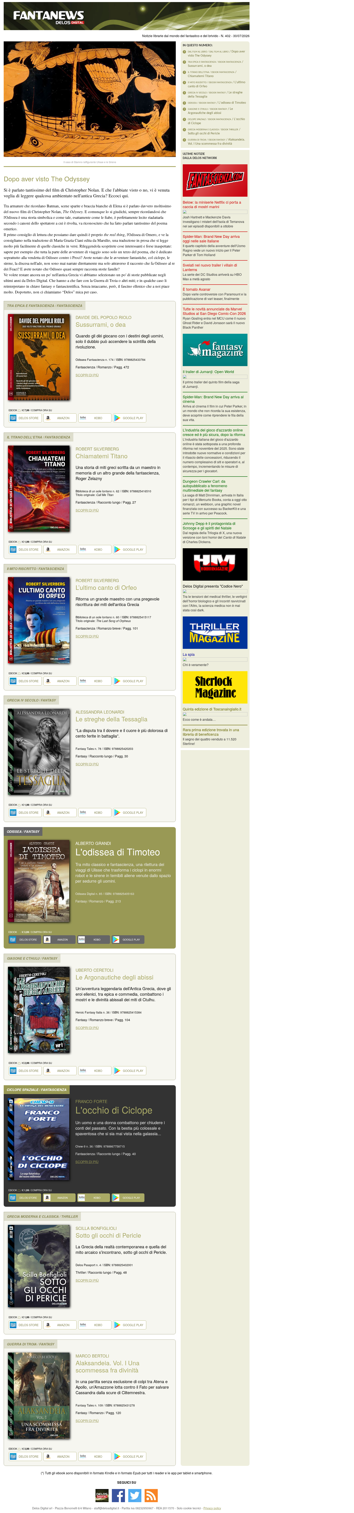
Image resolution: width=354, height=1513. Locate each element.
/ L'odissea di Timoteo (217, 102)
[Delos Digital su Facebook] (118, 1500)
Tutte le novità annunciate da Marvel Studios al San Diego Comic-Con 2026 (214, 311)
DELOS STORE (29, 418)
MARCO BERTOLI (108, 1363)
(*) (19, 410)
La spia (189, 654)
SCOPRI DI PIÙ (87, 375)
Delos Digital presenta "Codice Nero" (213, 586)
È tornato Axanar (196, 289)
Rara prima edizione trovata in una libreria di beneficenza (211, 732)
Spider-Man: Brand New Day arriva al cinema (213, 399)
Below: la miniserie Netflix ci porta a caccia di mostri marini (212, 204)
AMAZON (63, 418)
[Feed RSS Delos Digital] (151, 1500)
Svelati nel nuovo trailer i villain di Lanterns (210, 267)
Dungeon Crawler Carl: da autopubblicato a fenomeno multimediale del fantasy (205, 485)
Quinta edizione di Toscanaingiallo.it (212, 709)
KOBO (98, 418)
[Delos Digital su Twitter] (134, 1500)
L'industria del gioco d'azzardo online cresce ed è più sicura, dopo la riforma (214, 432)
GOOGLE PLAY (133, 418)
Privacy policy (212, 1508)
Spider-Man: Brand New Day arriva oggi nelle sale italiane (211, 238)
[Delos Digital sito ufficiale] (102, 1500)
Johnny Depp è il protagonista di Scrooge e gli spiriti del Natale (209, 525)
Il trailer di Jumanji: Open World (208, 371)
